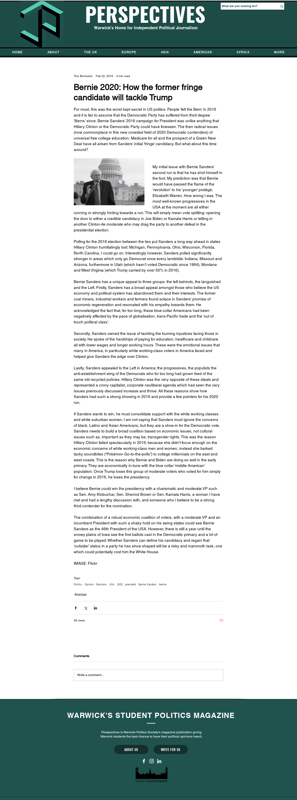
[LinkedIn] (159, 761)
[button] (279, 52)
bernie (162, 584)
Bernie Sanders (148, 584)
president (130, 584)
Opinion (89, 584)
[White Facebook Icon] (144, 761)
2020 (120, 584)
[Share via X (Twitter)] (85, 608)
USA (112, 584)
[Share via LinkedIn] (95, 608)
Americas (80, 594)
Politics (78, 584)
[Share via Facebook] (76, 608)
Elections (101, 584)
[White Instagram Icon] (151, 761)
